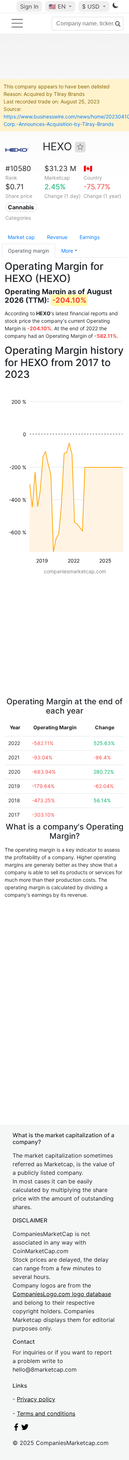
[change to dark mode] (115, 7)
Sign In (29, 6)
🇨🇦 (87, 168)
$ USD (91, 6)
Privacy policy (36, 1399)
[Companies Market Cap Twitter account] (25, 1428)
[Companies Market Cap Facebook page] (16, 1428)
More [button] (67, 251)
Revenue (57, 237)
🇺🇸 (57, 6)
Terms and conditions (46, 1413)
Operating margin (28, 251)
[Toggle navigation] (17, 23)
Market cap (21, 237)
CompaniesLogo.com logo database (62, 1294)
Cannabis (21, 207)
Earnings (90, 237)
